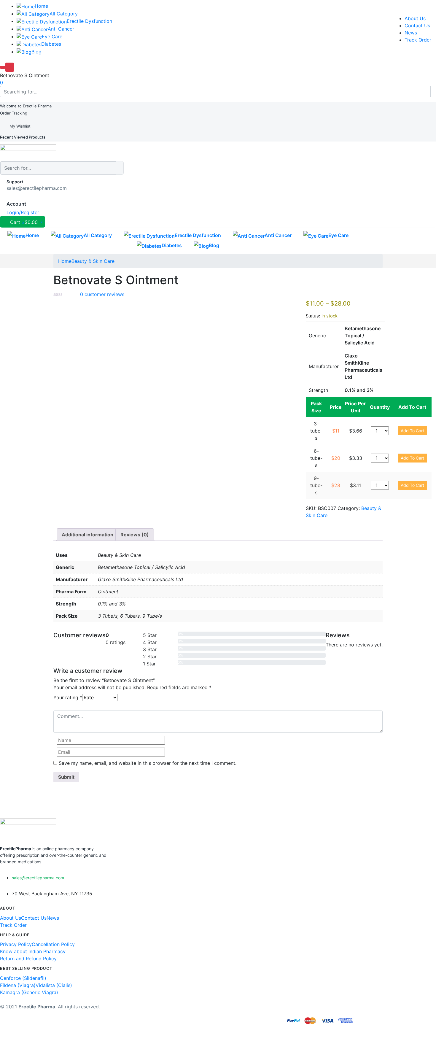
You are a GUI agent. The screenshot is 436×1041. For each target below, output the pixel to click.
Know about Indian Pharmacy (33, 951)
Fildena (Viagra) (18, 985)
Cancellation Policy (53, 944)
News (411, 33)
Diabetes (51, 44)
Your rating (67, 697)
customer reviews (102, 294)
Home (41, 6)
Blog (36, 52)
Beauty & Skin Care (92, 261)
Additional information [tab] (87, 535)
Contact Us (417, 25)
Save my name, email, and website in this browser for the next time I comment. (147, 763)
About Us (415, 18)
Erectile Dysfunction (89, 21)
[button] (26, 106)
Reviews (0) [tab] (134, 535)
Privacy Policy (16, 944)
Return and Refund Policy (28, 958)
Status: (313, 316)
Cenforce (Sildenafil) (23, 978)
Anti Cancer (61, 29)
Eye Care (52, 36)
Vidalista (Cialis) (54, 985)
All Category (64, 14)
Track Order (418, 40)
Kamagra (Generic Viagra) (29, 992)
